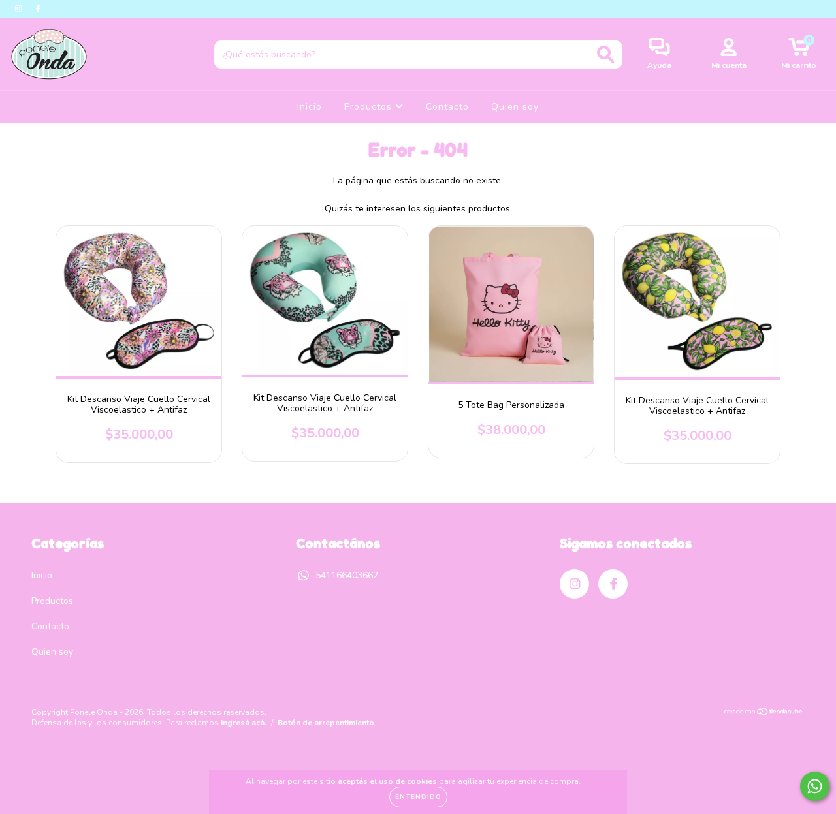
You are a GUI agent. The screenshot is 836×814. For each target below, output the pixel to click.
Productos (369, 107)
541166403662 (346, 575)
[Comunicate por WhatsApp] (814, 786)
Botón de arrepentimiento (326, 722)
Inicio (309, 107)
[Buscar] (605, 54)
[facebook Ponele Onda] (37, 9)
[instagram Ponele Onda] (19, 9)
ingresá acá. (243, 722)
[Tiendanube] (764, 713)
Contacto (447, 107)
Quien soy (515, 107)
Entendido (418, 797)
